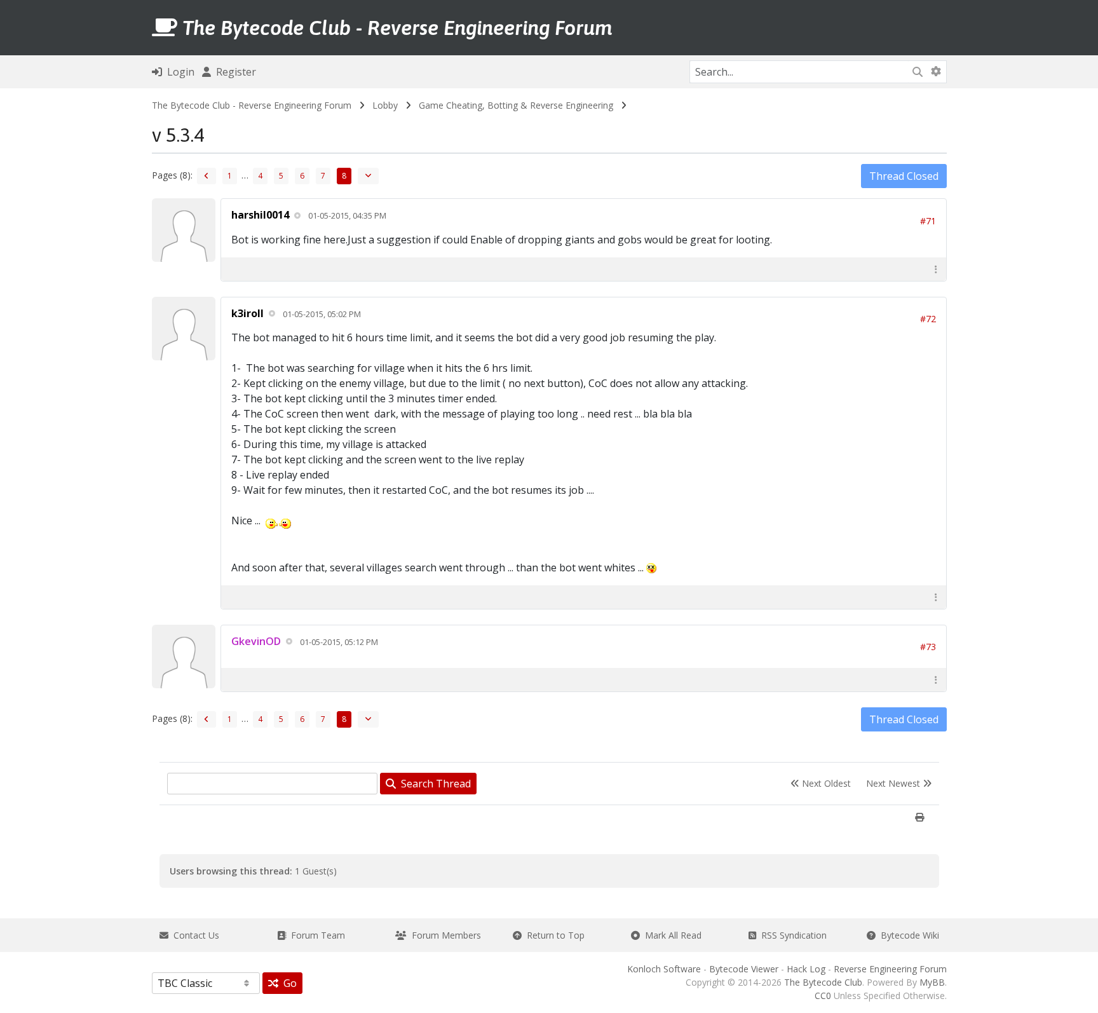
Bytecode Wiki (907, 935)
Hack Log (806, 969)
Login (178, 72)
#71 (928, 221)
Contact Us (193, 935)
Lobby (385, 105)
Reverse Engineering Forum (890, 969)
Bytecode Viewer (743, 969)
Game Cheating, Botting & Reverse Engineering (516, 105)
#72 (928, 319)
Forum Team (315, 935)
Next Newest (894, 783)
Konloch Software (664, 969)
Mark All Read (671, 935)
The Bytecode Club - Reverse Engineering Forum (251, 105)
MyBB (932, 982)
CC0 (823, 995)
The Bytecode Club (823, 982)
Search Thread (433, 784)
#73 (928, 647)
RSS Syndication (791, 935)
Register (233, 72)
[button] (936, 269)
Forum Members (444, 935)
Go (287, 983)
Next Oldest (825, 783)
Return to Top (553, 935)
